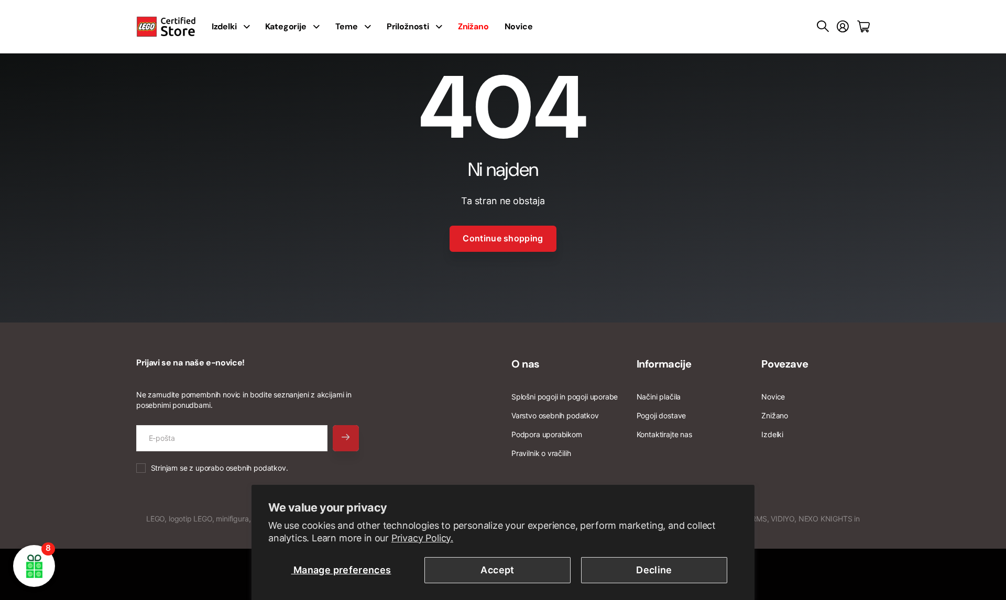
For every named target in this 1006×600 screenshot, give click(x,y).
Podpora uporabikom (546, 434)
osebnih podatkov (256, 467)
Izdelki (772, 434)
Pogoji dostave (661, 415)
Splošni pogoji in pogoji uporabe (564, 396)
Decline (654, 569)
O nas (525, 364)
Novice (519, 26)
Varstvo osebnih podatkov (555, 415)
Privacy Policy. (422, 537)
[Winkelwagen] (863, 27)
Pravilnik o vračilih (541, 453)
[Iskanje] (823, 27)
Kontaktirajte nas (664, 434)
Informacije (664, 364)
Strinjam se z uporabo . (219, 467)
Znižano (774, 415)
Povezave (784, 364)
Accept (497, 569)
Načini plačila (659, 396)
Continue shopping (503, 238)
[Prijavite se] (843, 27)
